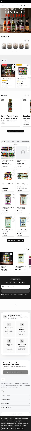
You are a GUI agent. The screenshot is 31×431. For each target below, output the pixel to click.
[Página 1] (12, 51)
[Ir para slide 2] (10, 31)
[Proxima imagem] (14, 71)
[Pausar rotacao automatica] (23, 31)
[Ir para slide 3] (14, 31)
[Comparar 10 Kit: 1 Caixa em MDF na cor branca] (13, 150)
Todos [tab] (3, 141)
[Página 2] (15, 51)
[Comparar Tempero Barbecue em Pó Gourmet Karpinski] (13, 197)
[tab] (3, 61)
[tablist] (4, 60)
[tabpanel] (15, 76)
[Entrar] (21, 5)
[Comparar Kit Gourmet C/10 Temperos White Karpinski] (28, 174)
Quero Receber (14, 291)
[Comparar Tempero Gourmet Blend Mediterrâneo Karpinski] (28, 220)
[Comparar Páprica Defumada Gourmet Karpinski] (28, 197)
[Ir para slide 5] (18, 31)
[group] (15, 20)
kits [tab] (18, 141)
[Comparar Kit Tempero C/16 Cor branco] (28, 150)
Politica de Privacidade (20, 425)
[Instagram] (15, 304)
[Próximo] (28, 40)
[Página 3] (18, 51)
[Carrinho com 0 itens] (24, 5)
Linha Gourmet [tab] (25, 141)
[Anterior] (25, 40)
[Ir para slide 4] (16, 31)
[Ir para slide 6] (20, 31)
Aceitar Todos (20, 428)
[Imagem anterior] (3, 71)
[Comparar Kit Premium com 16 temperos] (28, 68)
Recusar (12, 428)
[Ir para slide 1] (8, 31)
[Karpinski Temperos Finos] (2, 5)
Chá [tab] (13, 141)
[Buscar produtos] (17, 5)
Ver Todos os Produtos (14, 240)
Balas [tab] (8, 141)
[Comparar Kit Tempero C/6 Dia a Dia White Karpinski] (13, 174)
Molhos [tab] (15, 144)
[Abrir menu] (28, 5)
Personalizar (5, 428)
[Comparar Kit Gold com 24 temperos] (13, 68)
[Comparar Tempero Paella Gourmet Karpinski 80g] (13, 220)
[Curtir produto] (11, 254)
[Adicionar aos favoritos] (13, 65)
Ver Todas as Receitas (14, 131)
